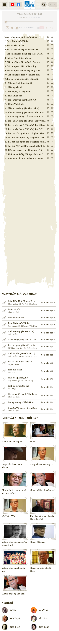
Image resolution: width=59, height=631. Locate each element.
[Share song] (48, 36)
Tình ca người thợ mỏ (18, 385)
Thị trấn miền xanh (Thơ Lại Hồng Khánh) (21, 394)
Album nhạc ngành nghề (13, 594)
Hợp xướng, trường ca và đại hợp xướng (14, 492)
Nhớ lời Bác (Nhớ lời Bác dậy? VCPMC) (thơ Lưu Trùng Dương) (22, 353)
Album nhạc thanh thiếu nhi (13, 569)
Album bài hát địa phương (42, 490)
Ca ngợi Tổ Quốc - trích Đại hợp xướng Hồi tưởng (22, 408)
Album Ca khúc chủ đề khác (40, 569)
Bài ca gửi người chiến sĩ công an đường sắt (20, 361)
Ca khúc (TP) (8, 516)
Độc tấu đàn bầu (16, 317)
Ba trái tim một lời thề (18, 323)
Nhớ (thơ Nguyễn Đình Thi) (21, 331)
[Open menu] (4, 4)
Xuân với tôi (14, 309)
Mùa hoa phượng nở (18, 377)
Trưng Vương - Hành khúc (21, 402)
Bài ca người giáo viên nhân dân (22, 345)
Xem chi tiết (47, 302)
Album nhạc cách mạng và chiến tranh (14, 543)
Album (33, 441)
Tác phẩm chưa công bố (41, 464)
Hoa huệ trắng (15, 369)
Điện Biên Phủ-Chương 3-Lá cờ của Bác (22, 301)
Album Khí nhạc (37, 542)
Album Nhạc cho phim (12, 441)
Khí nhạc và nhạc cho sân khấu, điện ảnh (42, 517)
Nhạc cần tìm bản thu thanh (12, 466)
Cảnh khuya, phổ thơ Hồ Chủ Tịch (22, 339)
